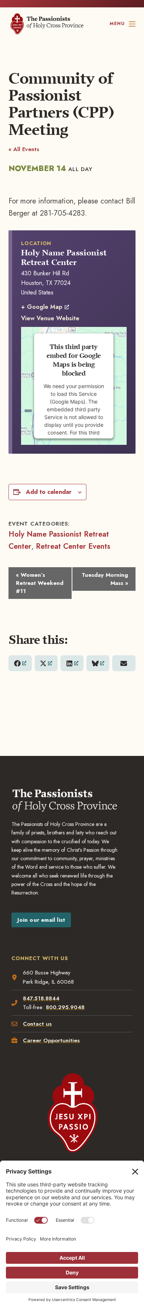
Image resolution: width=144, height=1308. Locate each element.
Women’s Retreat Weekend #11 (40, 583)
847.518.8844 (41, 998)
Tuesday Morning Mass (105, 579)
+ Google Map (41, 307)
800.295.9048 (65, 1007)
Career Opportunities (51, 1040)
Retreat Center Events (73, 546)
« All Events (23, 149)
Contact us (37, 1024)
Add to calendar (49, 492)
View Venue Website (50, 318)
